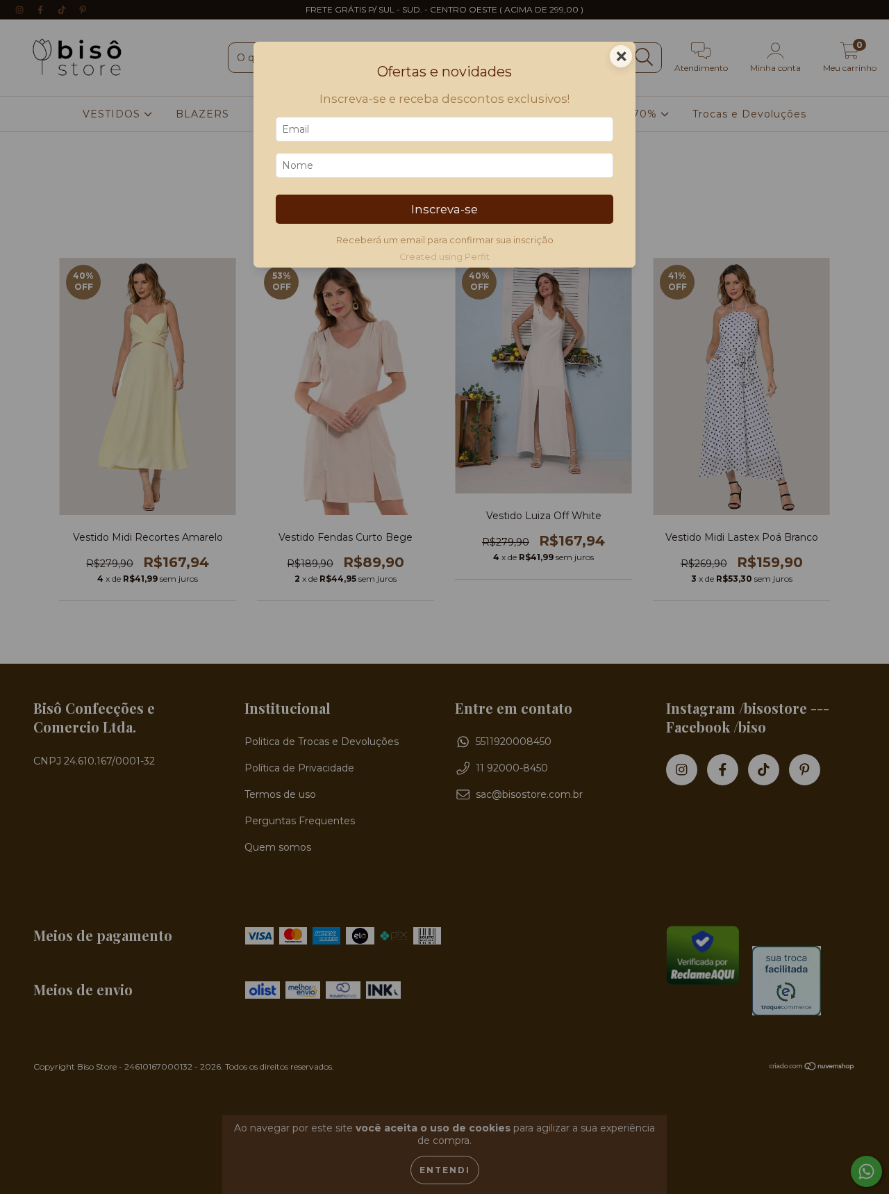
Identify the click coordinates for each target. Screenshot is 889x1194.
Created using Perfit (444, 257)
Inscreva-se (444, 209)
